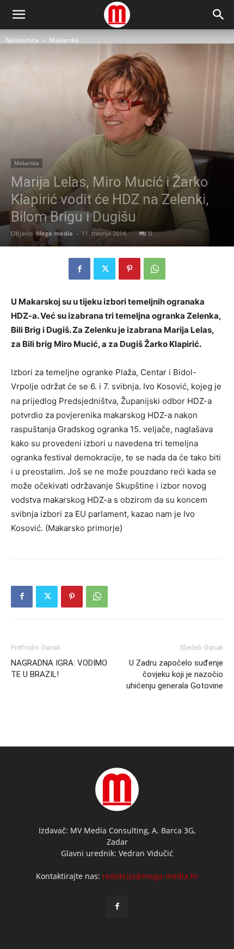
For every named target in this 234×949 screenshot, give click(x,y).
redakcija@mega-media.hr (150, 876)
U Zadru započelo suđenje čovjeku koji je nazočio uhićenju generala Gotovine (174, 674)
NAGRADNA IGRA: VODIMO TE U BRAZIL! (59, 668)
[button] (219, 14)
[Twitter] (104, 269)
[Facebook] (79, 269)
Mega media (54, 233)
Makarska (64, 40)
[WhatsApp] (154, 269)
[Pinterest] (129, 269)
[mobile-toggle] (18, 14)
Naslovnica (22, 40)
